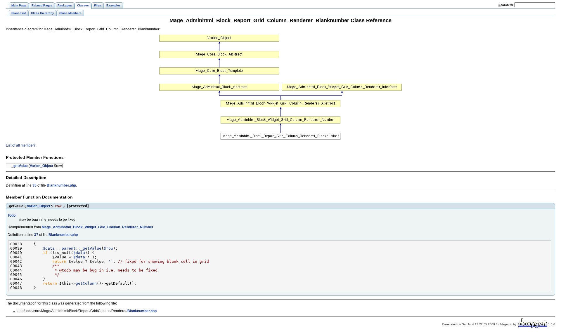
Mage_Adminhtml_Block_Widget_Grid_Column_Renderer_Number (97, 227)
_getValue (19, 166)
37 (36, 235)
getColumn (86, 283)
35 (34, 185)
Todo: (12, 215)
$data (49, 248)
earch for (506, 4)
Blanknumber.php (61, 185)
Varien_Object (41, 166)
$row (108, 248)
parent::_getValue (81, 248)
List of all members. (21, 145)
